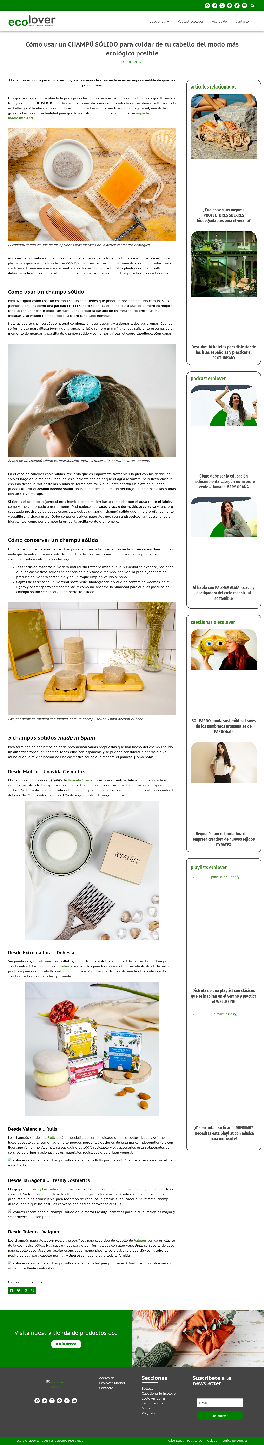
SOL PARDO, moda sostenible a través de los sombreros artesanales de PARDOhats (224, 726)
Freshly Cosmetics (43, 1189)
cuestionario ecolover (213, 622)
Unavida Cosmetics (83, 780)
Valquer (140, 1240)
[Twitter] (214, 5)
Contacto (242, 21)
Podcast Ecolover (190, 21)
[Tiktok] (237, 5)
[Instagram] (222, 5)
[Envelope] (244, 5)
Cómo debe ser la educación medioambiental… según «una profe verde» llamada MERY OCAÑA (223, 481)
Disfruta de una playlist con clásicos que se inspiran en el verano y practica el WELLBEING (224, 996)
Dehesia (65, 966)
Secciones (157, 21)
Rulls (51, 1137)
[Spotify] (229, 5)
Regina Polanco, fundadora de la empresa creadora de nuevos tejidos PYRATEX (224, 839)
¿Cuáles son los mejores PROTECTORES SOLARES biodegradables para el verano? (224, 215)
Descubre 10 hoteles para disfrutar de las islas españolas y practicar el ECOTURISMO (223, 352)
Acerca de (219, 21)
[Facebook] (207, 5)
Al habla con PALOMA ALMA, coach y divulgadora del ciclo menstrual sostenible (224, 593)
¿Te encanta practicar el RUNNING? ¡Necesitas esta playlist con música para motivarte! (224, 1133)
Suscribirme (220, 1416)
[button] (252, 5)
